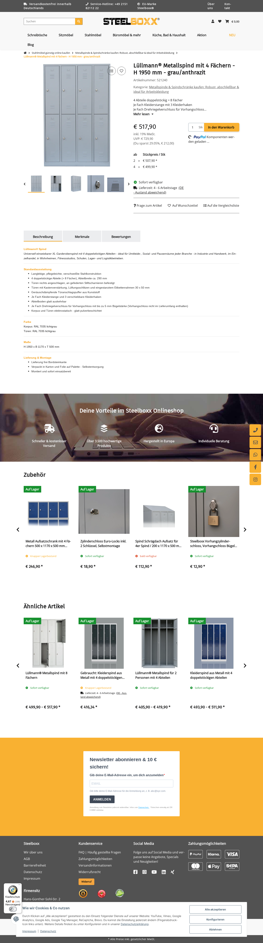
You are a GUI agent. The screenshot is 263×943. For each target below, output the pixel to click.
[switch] (13, 909)
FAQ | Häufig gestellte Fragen (100, 852)
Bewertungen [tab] (121, 237)
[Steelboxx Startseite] (131, 21)
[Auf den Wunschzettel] (121, 71)
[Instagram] (255, 479)
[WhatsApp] (255, 455)
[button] (212, 21)
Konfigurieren (215, 919)
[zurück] (24, 184)
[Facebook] (255, 467)
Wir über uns (33, 852)
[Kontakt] (255, 442)
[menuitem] (37, 35)
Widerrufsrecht (90, 872)
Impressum (29, 931)
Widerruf (86, 881)
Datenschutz (48, 931)
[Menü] (19, 885)
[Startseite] (25, 53)
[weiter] (129, 184)
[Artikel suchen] (79, 21)
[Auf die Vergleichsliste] (111, 71)
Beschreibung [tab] (43, 237)
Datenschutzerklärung (135, 924)
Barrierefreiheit (35, 865)
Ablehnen (215, 929)
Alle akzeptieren (215, 909)
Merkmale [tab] (82, 237)
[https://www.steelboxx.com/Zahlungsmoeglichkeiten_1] (195, 854)
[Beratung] (255, 430)
